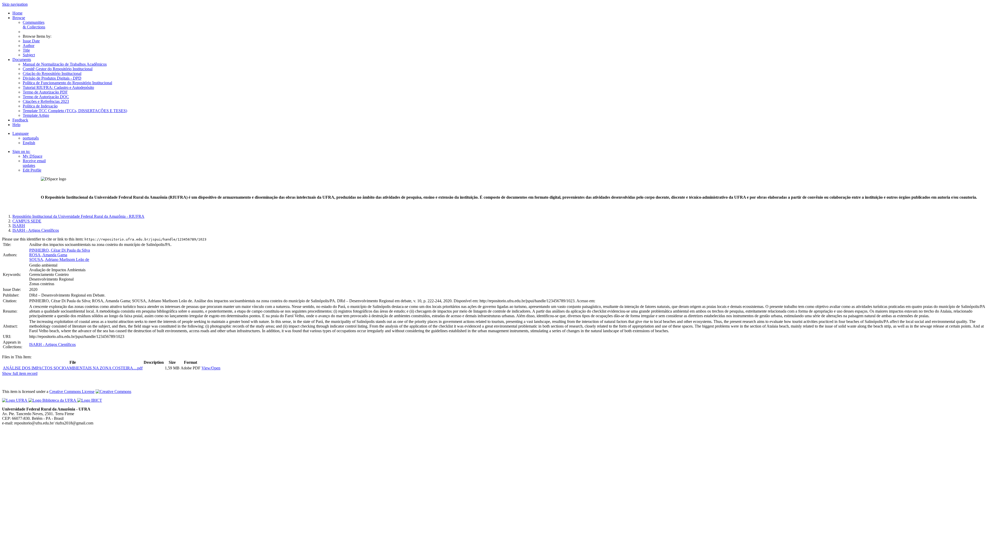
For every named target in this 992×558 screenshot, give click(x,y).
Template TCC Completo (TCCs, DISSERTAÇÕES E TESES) (75, 111)
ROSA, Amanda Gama (48, 255)
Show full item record (19, 373)
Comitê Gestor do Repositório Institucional (57, 69)
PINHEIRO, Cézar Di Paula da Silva (59, 250)
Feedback (20, 120)
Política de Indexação (40, 106)
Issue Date (31, 41)
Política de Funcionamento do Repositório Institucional (67, 83)
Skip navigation (15, 4)
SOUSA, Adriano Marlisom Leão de (59, 259)
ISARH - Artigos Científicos (35, 230)
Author (28, 45)
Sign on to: (21, 151)
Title (26, 50)
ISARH (18, 225)
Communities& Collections (34, 24)
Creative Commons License (72, 391)
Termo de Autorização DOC (46, 97)
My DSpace (32, 156)
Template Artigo (36, 115)
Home (17, 13)
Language (20, 133)
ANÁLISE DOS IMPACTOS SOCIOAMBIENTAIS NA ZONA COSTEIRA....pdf (73, 368)
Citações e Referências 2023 (46, 101)
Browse (18, 18)
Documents (21, 59)
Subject (29, 55)
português (31, 138)
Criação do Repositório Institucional (52, 73)
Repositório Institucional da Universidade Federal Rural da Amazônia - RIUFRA (78, 216)
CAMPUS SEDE (26, 221)
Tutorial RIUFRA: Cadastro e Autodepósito (58, 87)
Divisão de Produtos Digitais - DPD (52, 78)
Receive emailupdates (34, 163)
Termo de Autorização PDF (45, 92)
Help (16, 124)
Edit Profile (32, 170)
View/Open (211, 368)
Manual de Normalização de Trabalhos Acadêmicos (65, 64)
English (29, 143)
